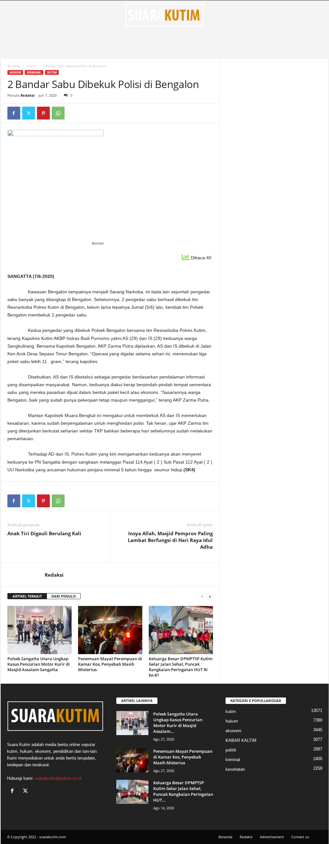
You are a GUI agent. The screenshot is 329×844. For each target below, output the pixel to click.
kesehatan (235, 769)
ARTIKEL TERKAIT (27, 596)
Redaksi (27, 95)
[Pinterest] (43, 113)
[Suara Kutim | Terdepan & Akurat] (165, 14)
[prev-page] (202, 596)
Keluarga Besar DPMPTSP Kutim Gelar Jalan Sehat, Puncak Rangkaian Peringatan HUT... (183, 791)
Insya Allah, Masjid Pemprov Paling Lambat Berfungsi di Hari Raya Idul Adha (170, 540)
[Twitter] (28, 113)
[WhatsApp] (58, 113)
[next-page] (210, 596)
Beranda (13, 66)
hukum (31, 66)
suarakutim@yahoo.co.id (58, 778)
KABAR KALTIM (241, 740)
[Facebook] (13, 113)
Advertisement (272, 836)
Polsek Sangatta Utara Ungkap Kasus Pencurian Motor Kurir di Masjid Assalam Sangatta (38, 664)
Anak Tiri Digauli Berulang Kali (44, 533)
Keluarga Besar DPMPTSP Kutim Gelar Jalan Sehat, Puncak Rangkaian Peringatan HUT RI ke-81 (180, 667)
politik (231, 750)
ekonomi (233, 730)
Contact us (300, 836)
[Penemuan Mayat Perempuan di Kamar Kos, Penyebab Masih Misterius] (110, 630)
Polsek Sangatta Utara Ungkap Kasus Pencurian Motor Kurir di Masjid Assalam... (177, 722)
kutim (52, 72)
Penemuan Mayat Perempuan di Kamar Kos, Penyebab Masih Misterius (110, 664)
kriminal (34, 72)
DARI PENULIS (63, 596)
